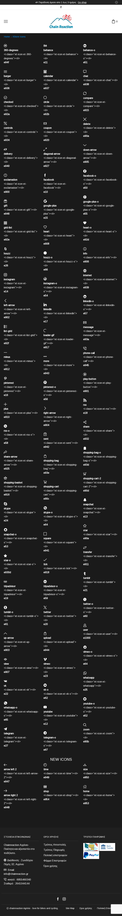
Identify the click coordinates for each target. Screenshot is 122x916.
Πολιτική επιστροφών (55, 855)
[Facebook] (61, 7)
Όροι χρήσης (51, 866)
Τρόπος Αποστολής (55, 844)
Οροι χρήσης (85, 908)
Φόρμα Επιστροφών (55, 860)
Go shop (82, 2)
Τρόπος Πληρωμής (54, 850)
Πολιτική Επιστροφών (107, 908)
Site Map (70, 908)
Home (7, 36)
